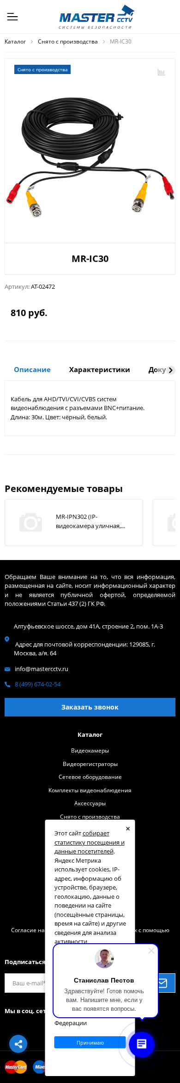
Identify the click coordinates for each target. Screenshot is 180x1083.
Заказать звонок (90, 707)
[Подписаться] (161, 983)
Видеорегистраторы (90, 763)
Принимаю (90, 1042)
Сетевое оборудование (90, 776)
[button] (170, 370)
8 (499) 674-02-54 (37, 684)
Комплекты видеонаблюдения (90, 790)
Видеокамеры (90, 750)
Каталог (90, 734)
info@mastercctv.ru (41, 669)
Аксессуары (90, 803)
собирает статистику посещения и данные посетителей (89, 842)
